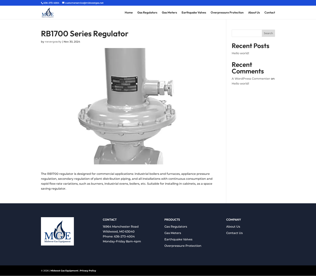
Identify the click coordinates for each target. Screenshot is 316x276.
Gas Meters (169, 12)
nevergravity (53, 41)
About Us (254, 12)
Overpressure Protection (227, 12)
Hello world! (240, 53)
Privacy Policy (88, 270)
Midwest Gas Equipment (64, 270)
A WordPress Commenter (251, 78)
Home (129, 12)
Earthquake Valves (194, 12)
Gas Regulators (147, 12)
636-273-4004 (124, 236)
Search (268, 33)
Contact (269, 12)
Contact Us (234, 233)
